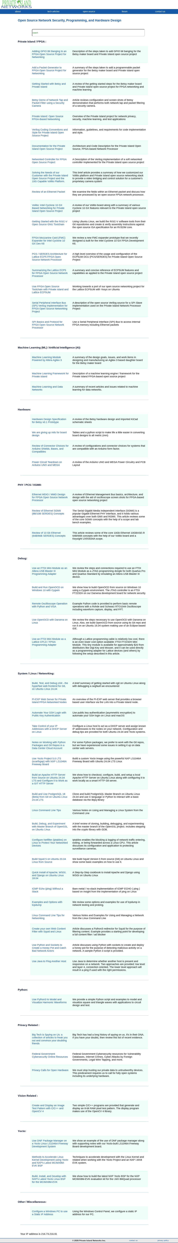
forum (124, 11)
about (18, 11)
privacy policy (163, 1240)
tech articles (53, 11)
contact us (160, 11)
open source (89, 11)
